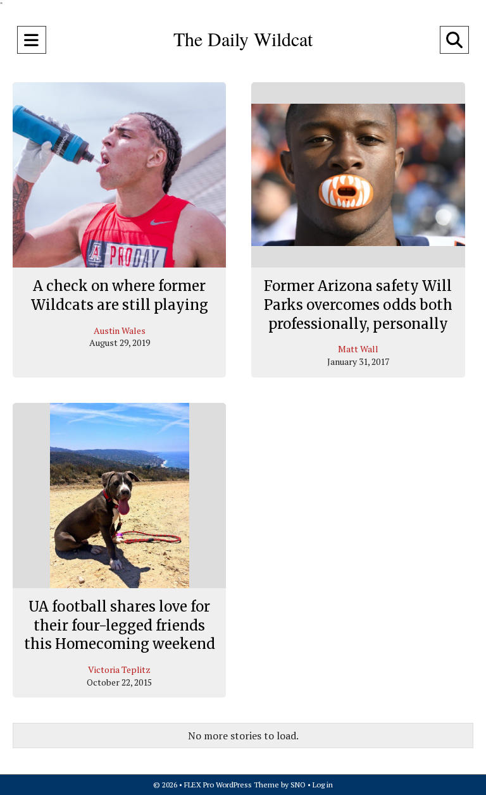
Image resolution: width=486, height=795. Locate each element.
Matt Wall (358, 349)
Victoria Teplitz (119, 669)
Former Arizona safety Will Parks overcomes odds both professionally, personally (358, 304)
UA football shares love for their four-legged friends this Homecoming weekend (119, 625)
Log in (323, 784)
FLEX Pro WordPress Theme (231, 784)
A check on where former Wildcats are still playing (119, 295)
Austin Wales (120, 330)
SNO (298, 784)
